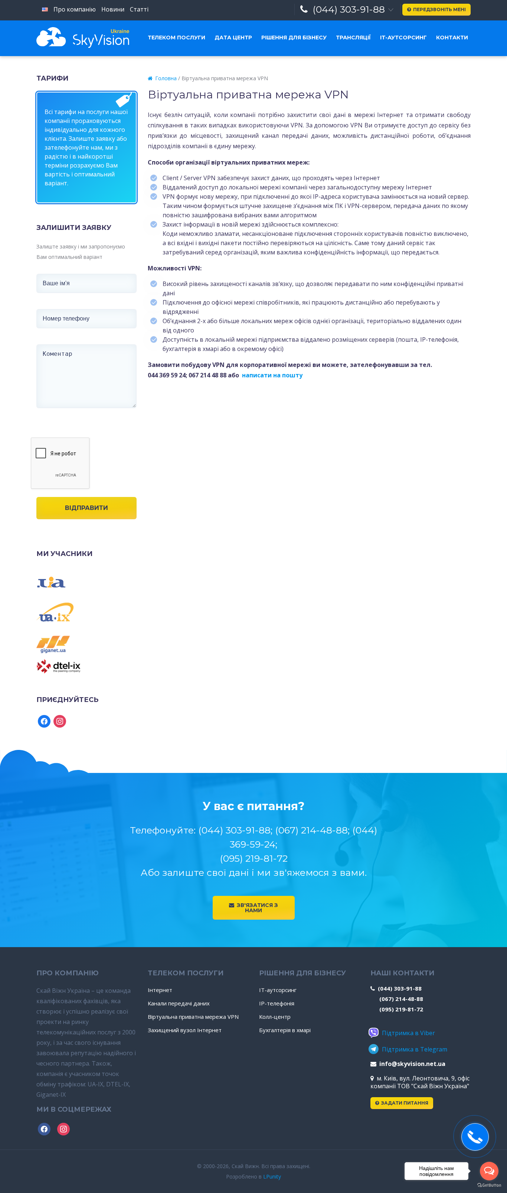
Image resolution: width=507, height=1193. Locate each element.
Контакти (452, 37)
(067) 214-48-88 (401, 998)
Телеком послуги (176, 37)
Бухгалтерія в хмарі (285, 1030)
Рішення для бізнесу (294, 37)
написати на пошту (272, 375)
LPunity (272, 1176)
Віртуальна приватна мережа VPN (193, 1016)
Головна (166, 78)
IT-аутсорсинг (403, 37)
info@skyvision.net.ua (412, 1064)
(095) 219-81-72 (401, 1009)
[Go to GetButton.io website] (489, 1185)
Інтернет (160, 990)
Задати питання (404, 1103)
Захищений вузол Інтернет (185, 1030)
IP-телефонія (276, 1003)
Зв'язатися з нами (257, 908)
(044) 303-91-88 (349, 9)
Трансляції (353, 37)
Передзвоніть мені (439, 9)
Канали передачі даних (179, 1003)
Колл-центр (275, 1016)
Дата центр (233, 37)
